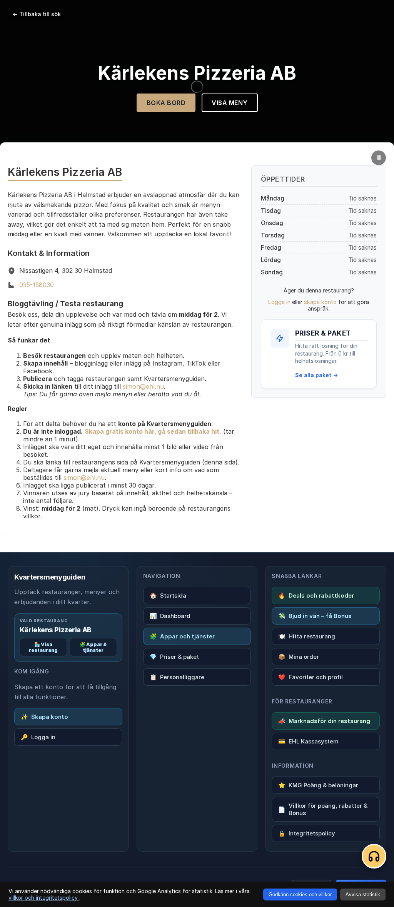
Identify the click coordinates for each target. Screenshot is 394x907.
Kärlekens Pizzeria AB (56, 630)
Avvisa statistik (363, 894)
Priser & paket (174, 656)
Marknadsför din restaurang (324, 721)
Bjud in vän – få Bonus (315, 616)
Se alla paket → (316, 375)
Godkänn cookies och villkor (300, 894)
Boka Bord (166, 103)
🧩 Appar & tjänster (93, 647)
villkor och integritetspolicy (43, 897)
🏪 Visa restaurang (43, 647)
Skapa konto (44, 716)
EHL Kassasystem (308, 741)
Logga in (279, 302)
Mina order (298, 656)
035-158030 (36, 285)
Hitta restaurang (306, 636)
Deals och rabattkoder (316, 595)
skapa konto (320, 302)
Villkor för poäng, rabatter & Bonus (322, 809)
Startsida (168, 595)
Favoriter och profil (310, 677)
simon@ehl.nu (143, 386)
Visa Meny (230, 103)
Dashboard (170, 616)
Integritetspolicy (306, 833)
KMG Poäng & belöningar (318, 785)
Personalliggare (177, 677)
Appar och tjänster (182, 636)
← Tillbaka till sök (36, 14)
